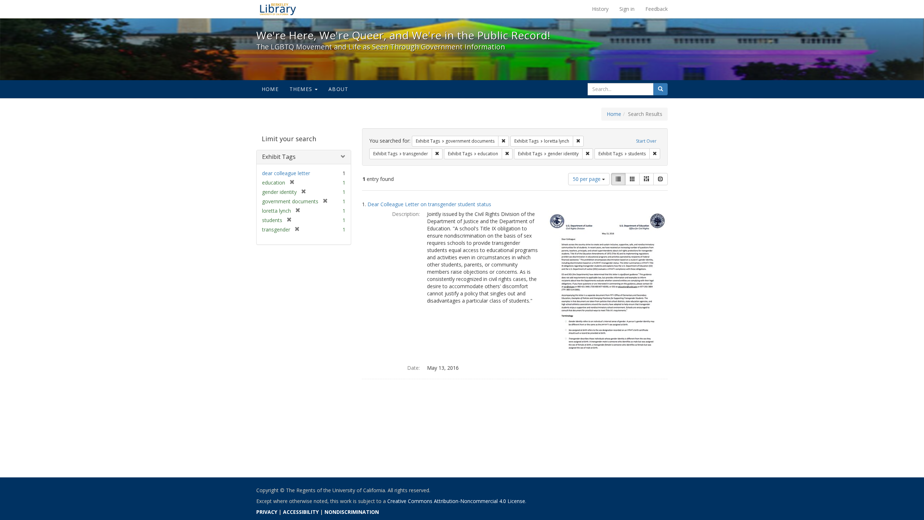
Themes (301, 89)
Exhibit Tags (279, 157)
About (338, 89)
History (600, 8)
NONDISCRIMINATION (351, 511)
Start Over (646, 141)
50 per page (587, 179)
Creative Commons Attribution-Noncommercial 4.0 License (456, 501)
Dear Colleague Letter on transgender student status (429, 204)
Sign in (627, 8)
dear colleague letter (286, 173)
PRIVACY (266, 511)
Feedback (656, 8)
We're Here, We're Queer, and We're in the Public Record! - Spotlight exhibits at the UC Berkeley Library (278, 9)
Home (270, 89)
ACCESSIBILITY (301, 511)
